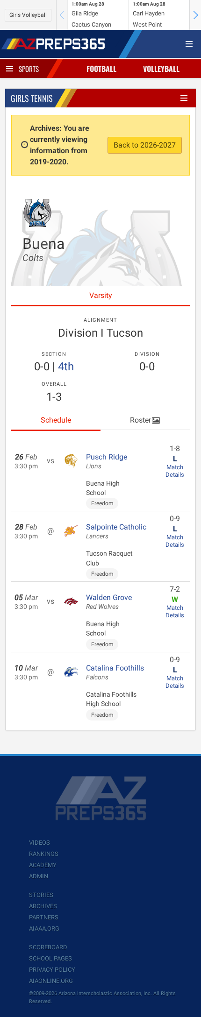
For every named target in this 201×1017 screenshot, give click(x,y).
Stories (41, 894)
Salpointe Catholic (116, 531)
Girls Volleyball (28, 15)
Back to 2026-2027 (145, 145)
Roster (140, 420)
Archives (43, 906)
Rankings (43, 853)
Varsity (100, 295)
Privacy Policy (52, 969)
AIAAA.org (44, 928)
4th (66, 366)
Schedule (56, 420)
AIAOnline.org (51, 980)
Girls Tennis (32, 98)
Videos (39, 842)
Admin (38, 876)
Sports (29, 69)
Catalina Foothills (115, 672)
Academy (43, 865)
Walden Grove (109, 602)
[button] (195, 15)
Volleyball (161, 68)
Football (101, 68)
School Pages (50, 958)
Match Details (174, 471)
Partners (43, 917)
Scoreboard (48, 947)
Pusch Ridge (106, 461)
